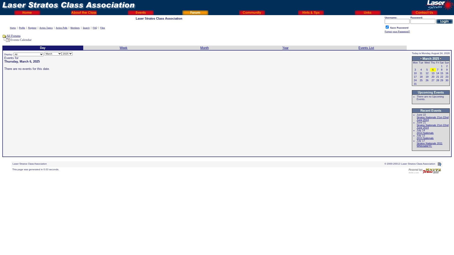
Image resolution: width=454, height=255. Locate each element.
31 (415, 83)
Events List (366, 48)
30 (446, 80)
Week (123, 48)
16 (446, 73)
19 (427, 76)
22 (441, 76)
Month (204, 48)
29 (441, 80)
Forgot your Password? (397, 31)
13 (433, 73)
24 (415, 80)
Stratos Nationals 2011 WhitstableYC (429, 144)
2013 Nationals (425, 133)
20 (433, 76)
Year (285, 48)
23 (446, 76)
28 (437, 80)
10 (415, 73)
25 (421, 80)
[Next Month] (440, 58)
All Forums (13, 36)
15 (441, 73)
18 (421, 76)
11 (421, 73)
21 (437, 76)
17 (415, 76)
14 (437, 73)
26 (427, 80)
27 (433, 80)
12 (427, 73)
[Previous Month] (421, 58)
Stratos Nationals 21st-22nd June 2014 (433, 118)
